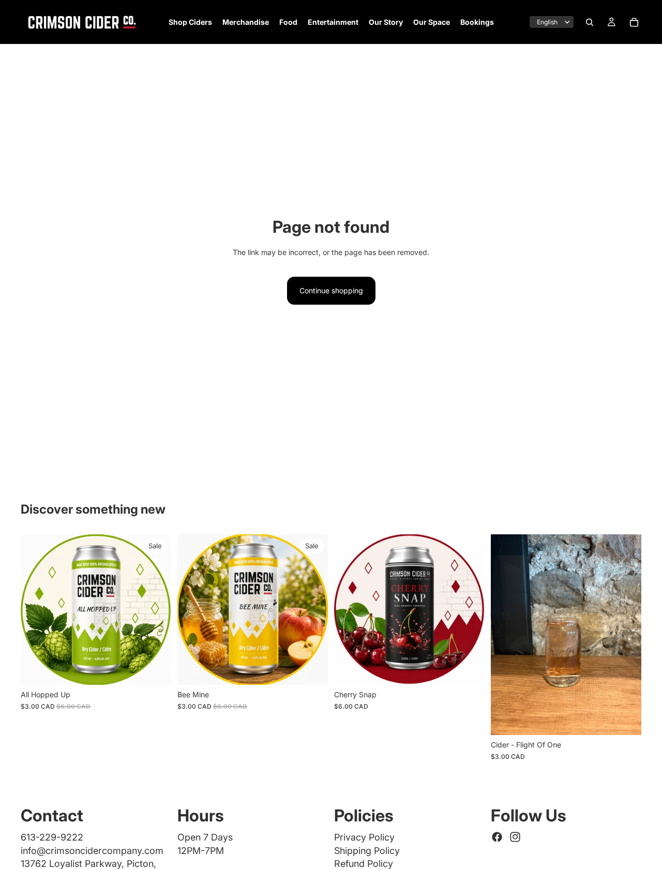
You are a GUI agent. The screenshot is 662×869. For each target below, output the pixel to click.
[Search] (589, 22)
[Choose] (155, 669)
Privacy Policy (364, 837)
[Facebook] (497, 837)
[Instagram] (515, 837)
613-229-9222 (52, 837)
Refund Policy (363, 863)
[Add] (468, 669)
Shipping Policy (367, 850)
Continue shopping (331, 290)
